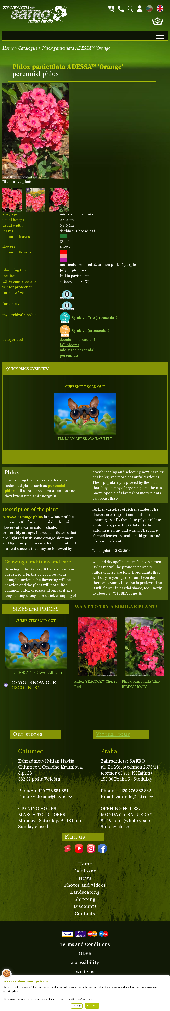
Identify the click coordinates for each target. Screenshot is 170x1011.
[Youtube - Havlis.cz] (79, 851)
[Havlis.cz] (34, 14)
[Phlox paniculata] (145, 646)
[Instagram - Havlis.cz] (91, 851)
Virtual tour (113, 734)
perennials (69, 355)
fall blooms (69, 345)
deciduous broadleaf (77, 339)
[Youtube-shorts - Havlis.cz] (67, 851)
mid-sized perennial (77, 350)
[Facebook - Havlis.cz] (102, 851)
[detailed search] (111, 9)
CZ (148, 7)
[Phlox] (97, 646)
